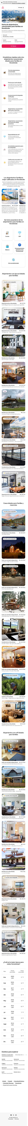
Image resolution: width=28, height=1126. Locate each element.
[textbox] (7, 42)
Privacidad (10, 1119)
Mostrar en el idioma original (18, 3)
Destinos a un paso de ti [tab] (7, 1054)
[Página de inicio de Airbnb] (3, 7)
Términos (16, 1119)
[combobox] (13, 37)
